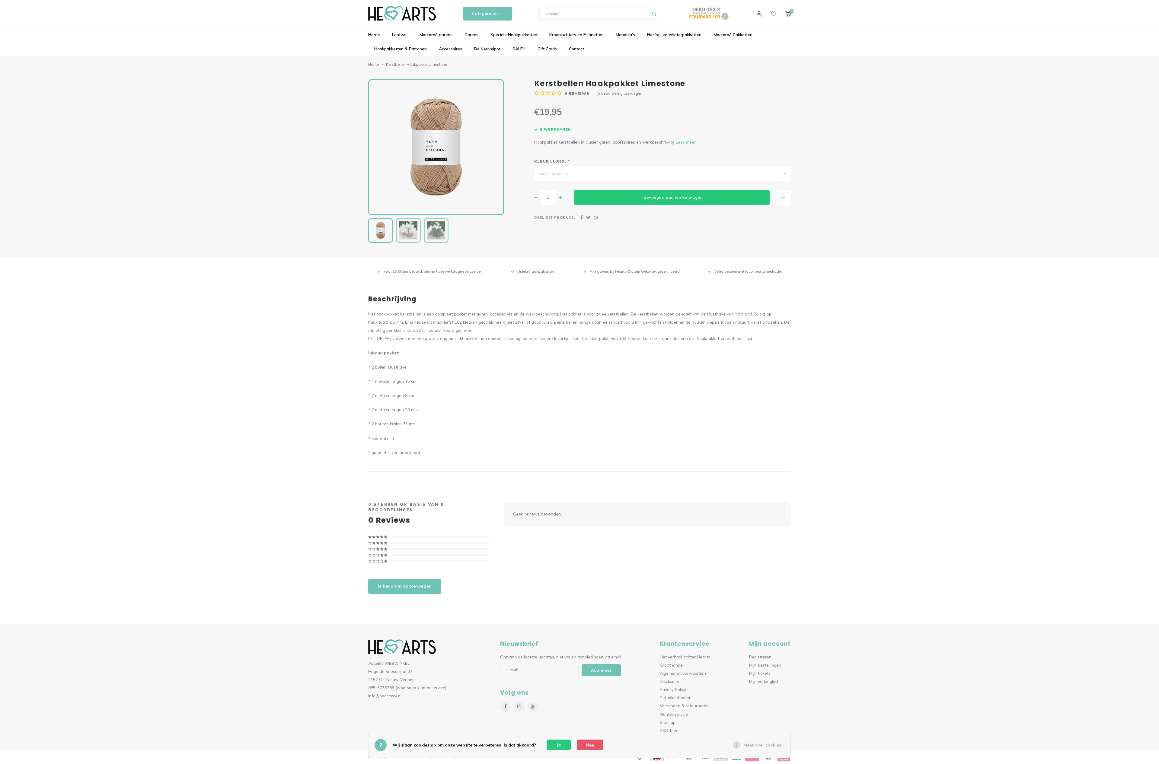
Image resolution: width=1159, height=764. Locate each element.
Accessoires (450, 49)
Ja (559, 745)
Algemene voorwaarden (683, 673)
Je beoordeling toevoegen (619, 93)
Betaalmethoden (675, 697)
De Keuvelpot (487, 49)
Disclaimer (669, 681)
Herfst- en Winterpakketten (674, 34)
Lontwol (399, 34)
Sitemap (667, 722)
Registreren (760, 656)
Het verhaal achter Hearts (685, 656)
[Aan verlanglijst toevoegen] (783, 197)
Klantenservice (674, 714)
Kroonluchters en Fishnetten (576, 34)
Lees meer (686, 141)
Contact (576, 49)
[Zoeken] (654, 14)
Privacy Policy (673, 689)
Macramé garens (436, 34)
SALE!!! (518, 49)
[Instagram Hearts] (519, 707)
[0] (788, 14)
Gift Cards (547, 49)
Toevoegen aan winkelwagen (672, 197)
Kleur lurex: (552, 161)
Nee (590, 745)
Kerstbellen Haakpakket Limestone (416, 64)
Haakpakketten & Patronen (400, 49)
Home (374, 34)
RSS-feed (669, 730)
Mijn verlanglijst (763, 681)
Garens (471, 34)
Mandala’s (625, 34)
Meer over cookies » (763, 745)
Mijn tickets (760, 673)
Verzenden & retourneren (684, 705)
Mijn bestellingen (765, 664)
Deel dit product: (554, 217)
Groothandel (672, 664)
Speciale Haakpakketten (513, 34)
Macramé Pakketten (733, 34)
